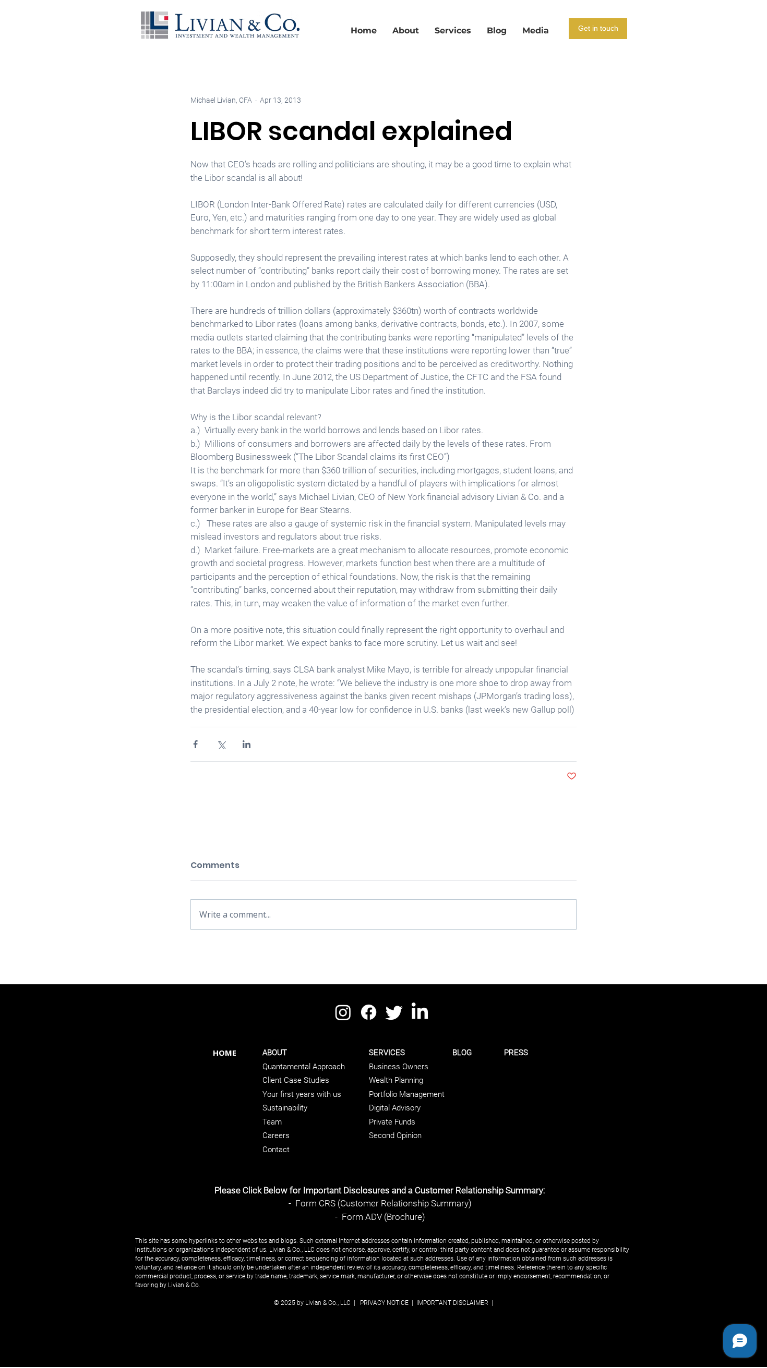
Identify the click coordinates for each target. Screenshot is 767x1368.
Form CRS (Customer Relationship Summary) (383, 1203)
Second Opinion (395, 1135)
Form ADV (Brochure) (383, 1217)
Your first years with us (301, 1094)
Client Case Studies (295, 1080)
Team (272, 1122)
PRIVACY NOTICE (384, 1302)
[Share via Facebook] (195, 744)
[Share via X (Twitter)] (221, 744)
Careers (276, 1135)
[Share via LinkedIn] (246, 744)
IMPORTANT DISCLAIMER (451, 1302)
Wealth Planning (396, 1080)
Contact (276, 1149)
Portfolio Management (407, 1094)
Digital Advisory (395, 1108)
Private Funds (392, 1122)
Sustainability (284, 1108)
